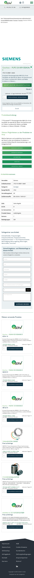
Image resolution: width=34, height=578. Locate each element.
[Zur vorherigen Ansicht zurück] (31, 68)
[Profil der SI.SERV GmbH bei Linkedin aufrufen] (17, 566)
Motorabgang (6, 241)
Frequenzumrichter (19, 238)
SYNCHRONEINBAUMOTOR (10, 477)
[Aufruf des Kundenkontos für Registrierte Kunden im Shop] (20, 3)
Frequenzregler (15, 236)
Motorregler (23, 241)
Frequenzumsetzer (23, 239)
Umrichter (13, 243)
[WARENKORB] (23, 2)
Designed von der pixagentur (17, 574)
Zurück (17, 108)
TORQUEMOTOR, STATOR (10, 441)
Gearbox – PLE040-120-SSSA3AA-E (12, 406)
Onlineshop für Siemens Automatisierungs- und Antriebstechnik (17, 18)
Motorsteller (5, 243)
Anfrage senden (22, 304)
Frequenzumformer (7, 238)
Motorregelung (14, 241)
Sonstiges (15, 20)
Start (2, 18)
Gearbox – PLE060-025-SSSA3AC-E (12, 334)
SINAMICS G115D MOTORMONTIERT (13, 513)
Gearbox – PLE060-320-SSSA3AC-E (12, 370)
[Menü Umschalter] (31, 2)
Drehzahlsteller (6, 236)
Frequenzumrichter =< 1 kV (10, 239)
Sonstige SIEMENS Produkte (7, 20)
